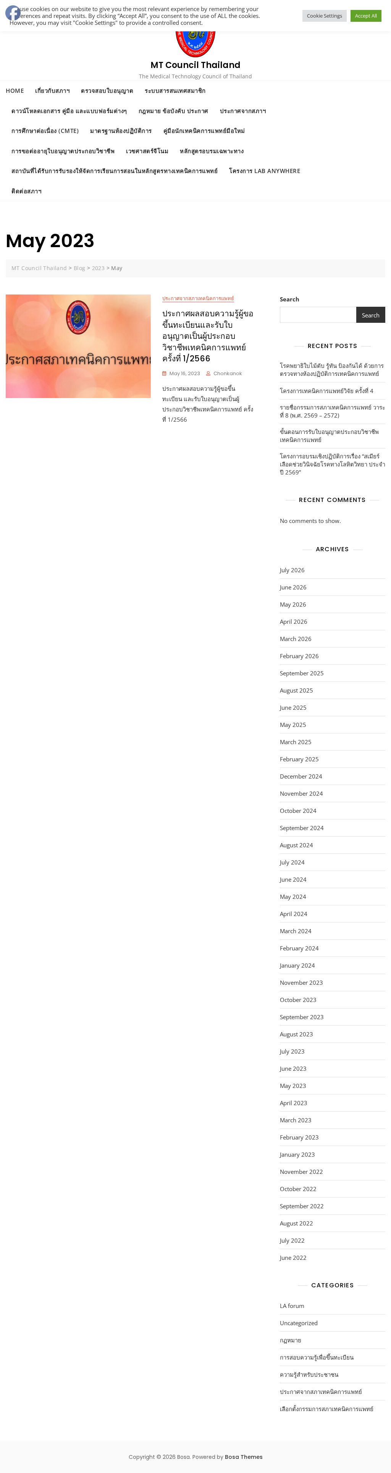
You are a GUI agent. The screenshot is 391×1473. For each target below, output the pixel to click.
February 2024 (299, 948)
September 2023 (302, 1017)
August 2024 (296, 845)
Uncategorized (299, 1323)
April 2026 (293, 621)
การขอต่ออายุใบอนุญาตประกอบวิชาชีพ (63, 151)
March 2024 (296, 931)
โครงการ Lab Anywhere (264, 171)
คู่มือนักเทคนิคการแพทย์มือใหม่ (204, 130)
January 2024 (297, 965)
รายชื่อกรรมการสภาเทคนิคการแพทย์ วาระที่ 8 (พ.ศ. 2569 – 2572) (332, 411)
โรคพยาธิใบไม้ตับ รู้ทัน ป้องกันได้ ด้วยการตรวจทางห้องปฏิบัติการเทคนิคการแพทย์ (332, 369)
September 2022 (302, 1206)
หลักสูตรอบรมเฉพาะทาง (212, 151)
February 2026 (299, 656)
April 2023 (293, 1103)
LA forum (292, 1306)
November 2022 (301, 1171)
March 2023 (296, 1120)
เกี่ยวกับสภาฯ (52, 90)
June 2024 (293, 879)
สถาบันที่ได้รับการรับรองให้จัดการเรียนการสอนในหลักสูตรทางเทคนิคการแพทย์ (114, 171)
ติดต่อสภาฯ (26, 191)
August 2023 (296, 1034)
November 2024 (301, 793)
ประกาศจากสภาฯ (243, 111)
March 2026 (296, 639)
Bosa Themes (244, 1457)
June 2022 (293, 1257)
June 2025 (293, 707)
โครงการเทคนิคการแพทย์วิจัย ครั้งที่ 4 (326, 391)
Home (15, 90)
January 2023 (297, 1154)
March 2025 (296, 742)
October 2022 (298, 1189)
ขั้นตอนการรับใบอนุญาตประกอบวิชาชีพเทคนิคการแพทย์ (329, 436)
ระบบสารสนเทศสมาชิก (175, 90)
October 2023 (298, 1000)
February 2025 (299, 759)
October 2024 (298, 810)
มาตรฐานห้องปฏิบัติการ (121, 130)
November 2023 (301, 982)
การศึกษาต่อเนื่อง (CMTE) (45, 130)
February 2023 (299, 1137)
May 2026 (293, 604)
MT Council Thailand (195, 65)
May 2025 (293, 724)
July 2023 (292, 1051)
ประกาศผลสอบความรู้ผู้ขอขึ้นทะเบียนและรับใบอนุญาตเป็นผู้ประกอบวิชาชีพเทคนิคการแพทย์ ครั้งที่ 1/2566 (208, 336)
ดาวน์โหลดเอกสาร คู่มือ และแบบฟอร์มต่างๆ (69, 111)
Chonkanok (227, 373)
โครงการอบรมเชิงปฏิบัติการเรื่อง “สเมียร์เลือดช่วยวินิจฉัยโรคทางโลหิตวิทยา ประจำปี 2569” (332, 464)
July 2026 (292, 570)
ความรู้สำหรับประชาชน (309, 1374)
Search (289, 299)
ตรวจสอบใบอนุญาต (107, 90)
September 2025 (302, 673)
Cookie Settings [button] (324, 15)
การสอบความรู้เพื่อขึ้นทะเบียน (317, 1357)
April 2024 (293, 914)
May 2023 (293, 1085)
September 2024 (302, 828)
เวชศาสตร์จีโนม (147, 151)
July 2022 (292, 1240)
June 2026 (293, 587)
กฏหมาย (290, 1340)
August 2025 (296, 690)
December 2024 (301, 776)
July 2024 (292, 862)
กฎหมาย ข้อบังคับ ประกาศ (173, 111)
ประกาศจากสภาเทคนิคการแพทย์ (198, 298)
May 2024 (293, 896)
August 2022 (296, 1223)
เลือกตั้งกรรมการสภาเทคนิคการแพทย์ (326, 1409)
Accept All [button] (366, 15)
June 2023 (293, 1068)
